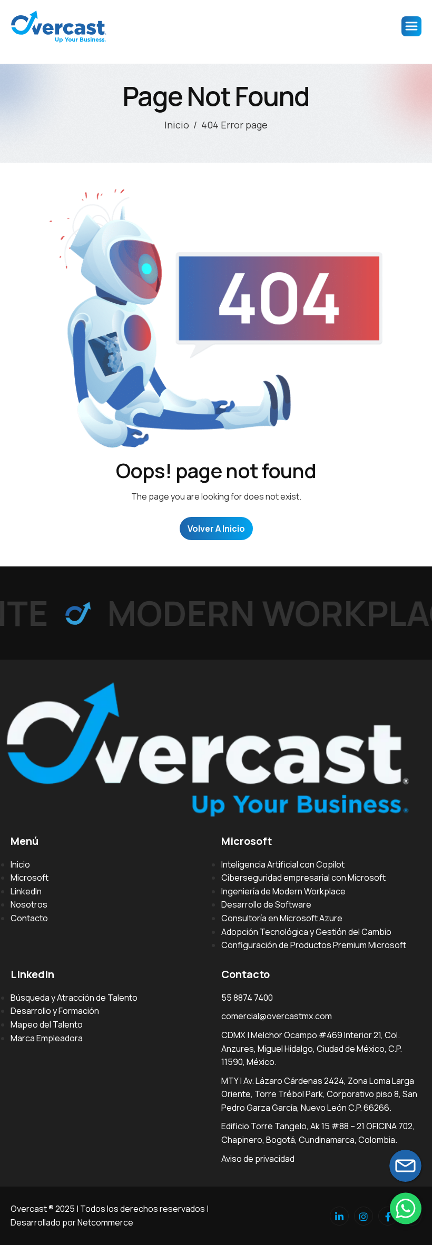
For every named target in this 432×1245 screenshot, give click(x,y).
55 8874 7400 (247, 997)
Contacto (29, 918)
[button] (405, 1208)
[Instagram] (363, 1216)
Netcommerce (105, 1222)
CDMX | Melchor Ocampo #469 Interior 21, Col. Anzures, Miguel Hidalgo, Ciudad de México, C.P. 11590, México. (311, 1048)
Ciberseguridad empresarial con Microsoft (303, 877)
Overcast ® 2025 (43, 1208)
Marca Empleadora (47, 1038)
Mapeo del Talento (47, 1024)
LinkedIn (26, 891)
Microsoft (29, 877)
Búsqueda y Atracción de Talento (74, 997)
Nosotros (29, 904)
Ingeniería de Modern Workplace (283, 891)
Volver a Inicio (216, 528)
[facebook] (387, 1216)
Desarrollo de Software (266, 904)
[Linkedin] (339, 1216)
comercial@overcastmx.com (276, 1016)
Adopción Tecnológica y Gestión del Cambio (306, 932)
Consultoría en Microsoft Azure (281, 918)
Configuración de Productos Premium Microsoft (313, 945)
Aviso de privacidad (257, 1158)
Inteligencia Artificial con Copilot (283, 864)
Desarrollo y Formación (55, 1011)
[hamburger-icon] (411, 26)
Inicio (20, 864)
